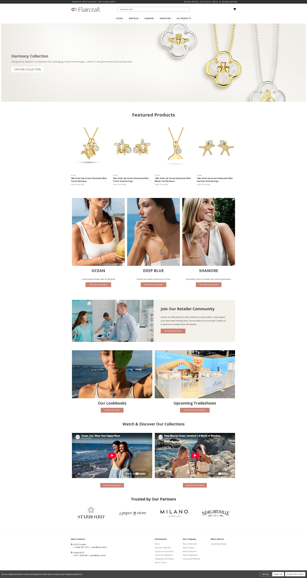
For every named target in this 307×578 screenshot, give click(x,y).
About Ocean (188, 547)
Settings (265, 574)
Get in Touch (160, 562)
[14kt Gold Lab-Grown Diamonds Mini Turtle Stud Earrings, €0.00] (132, 146)
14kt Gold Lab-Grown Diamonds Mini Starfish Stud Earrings (215, 179)
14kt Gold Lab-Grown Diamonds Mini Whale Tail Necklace (173, 179)
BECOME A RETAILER (173, 331)
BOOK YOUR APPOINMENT (195, 410)
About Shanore (189, 551)
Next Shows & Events (106, 2)
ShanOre (149, 18)
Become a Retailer (191, 2)
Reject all (278, 574)
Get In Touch (205, 2)
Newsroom (76, 2)
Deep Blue (133, 18)
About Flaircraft (89, 2)
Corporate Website (191, 558)
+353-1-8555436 (80, 555)
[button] (27, 69)
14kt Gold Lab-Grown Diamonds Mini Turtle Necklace (89, 179)
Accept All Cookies (295, 574)
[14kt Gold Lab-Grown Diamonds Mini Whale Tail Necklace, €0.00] (174, 146)
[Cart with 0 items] (234, 9)
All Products (184, 18)
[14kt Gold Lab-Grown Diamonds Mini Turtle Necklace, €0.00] (90, 146)
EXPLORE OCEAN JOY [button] (112, 485)
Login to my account (164, 551)
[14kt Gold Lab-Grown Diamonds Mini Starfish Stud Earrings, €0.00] (216, 146)
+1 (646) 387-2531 (81, 547)
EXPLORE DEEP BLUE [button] (195, 485)
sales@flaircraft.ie (99, 547)
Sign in (215, 2)
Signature (165, 18)
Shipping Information (164, 558)
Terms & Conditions (164, 555)
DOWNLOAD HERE (112, 410)
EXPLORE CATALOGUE (98, 284)
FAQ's (157, 544)
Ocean (119, 18)
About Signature (190, 555)
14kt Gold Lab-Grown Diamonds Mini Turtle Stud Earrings (131, 179)
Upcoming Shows (218, 544)
